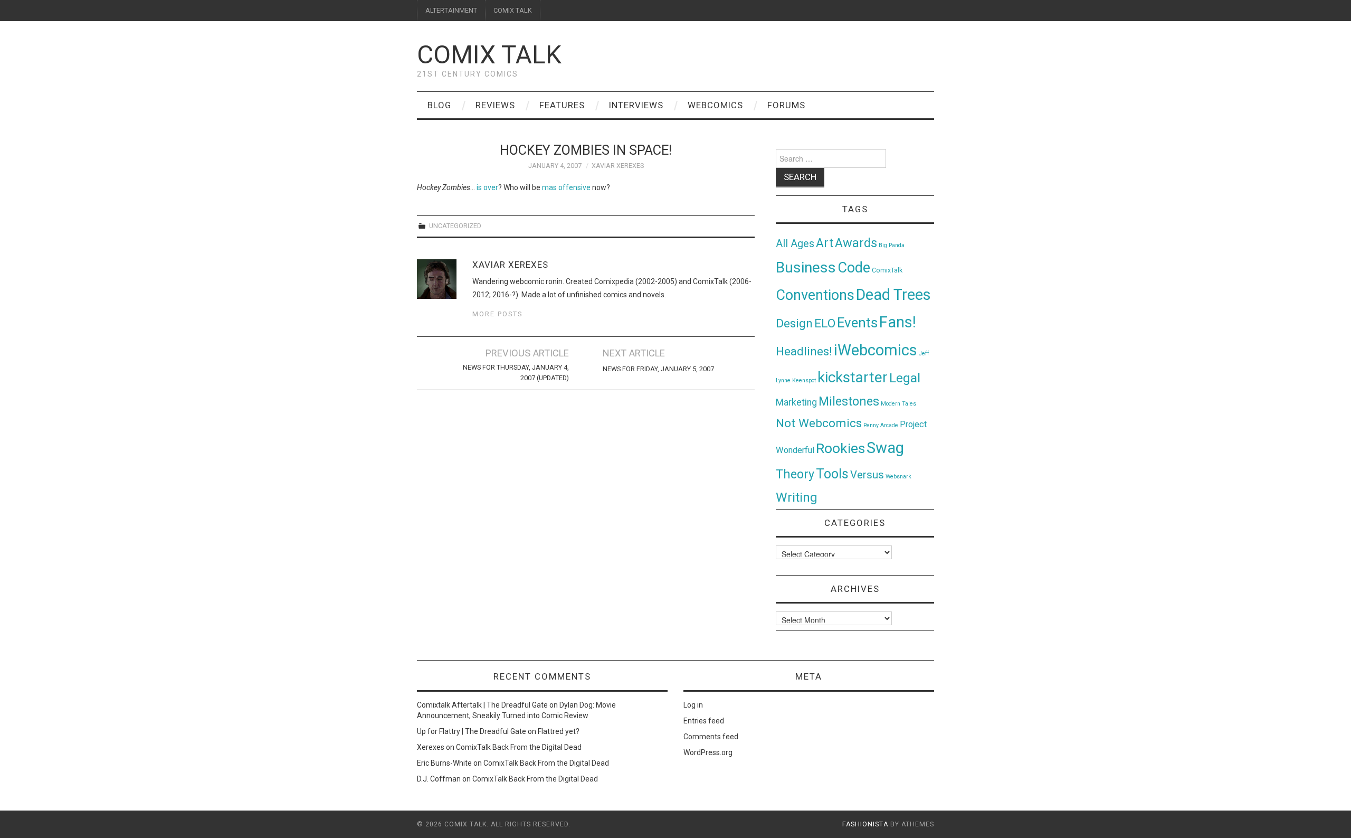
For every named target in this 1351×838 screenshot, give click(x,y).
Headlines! (804, 351)
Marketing (796, 402)
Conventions (815, 295)
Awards (856, 243)
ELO (824, 323)
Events (857, 323)
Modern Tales (898, 403)
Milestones (849, 401)
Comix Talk (489, 55)
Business (806, 267)
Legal (904, 377)
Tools (832, 474)
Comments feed (710, 736)
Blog (439, 105)
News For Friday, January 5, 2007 (658, 369)
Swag (885, 448)
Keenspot (804, 380)
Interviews (636, 105)
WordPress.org (707, 752)
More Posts (497, 314)
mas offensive (566, 187)
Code (854, 267)
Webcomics (715, 105)
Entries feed (703, 721)
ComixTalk (887, 270)
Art (824, 243)
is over (487, 187)
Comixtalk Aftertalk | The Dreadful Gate (482, 705)
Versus (867, 474)
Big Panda (892, 245)
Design (794, 323)
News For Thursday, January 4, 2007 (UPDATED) (516, 372)
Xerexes (430, 747)
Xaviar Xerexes (618, 166)
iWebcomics (875, 350)
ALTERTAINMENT (451, 10)
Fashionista (865, 824)
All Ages (795, 244)
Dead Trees (893, 295)
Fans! (897, 322)
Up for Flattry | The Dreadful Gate (471, 731)
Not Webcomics (819, 423)
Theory (795, 474)
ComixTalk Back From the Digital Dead (519, 747)
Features (562, 105)
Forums (786, 105)
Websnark (898, 476)
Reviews (495, 105)
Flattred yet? (558, 731)
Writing (796, 497)
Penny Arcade (880, 425)
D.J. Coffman (439, 779)
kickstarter (852, 377)
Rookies (840, 448)
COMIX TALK (512, 10)
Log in (693, 705)
